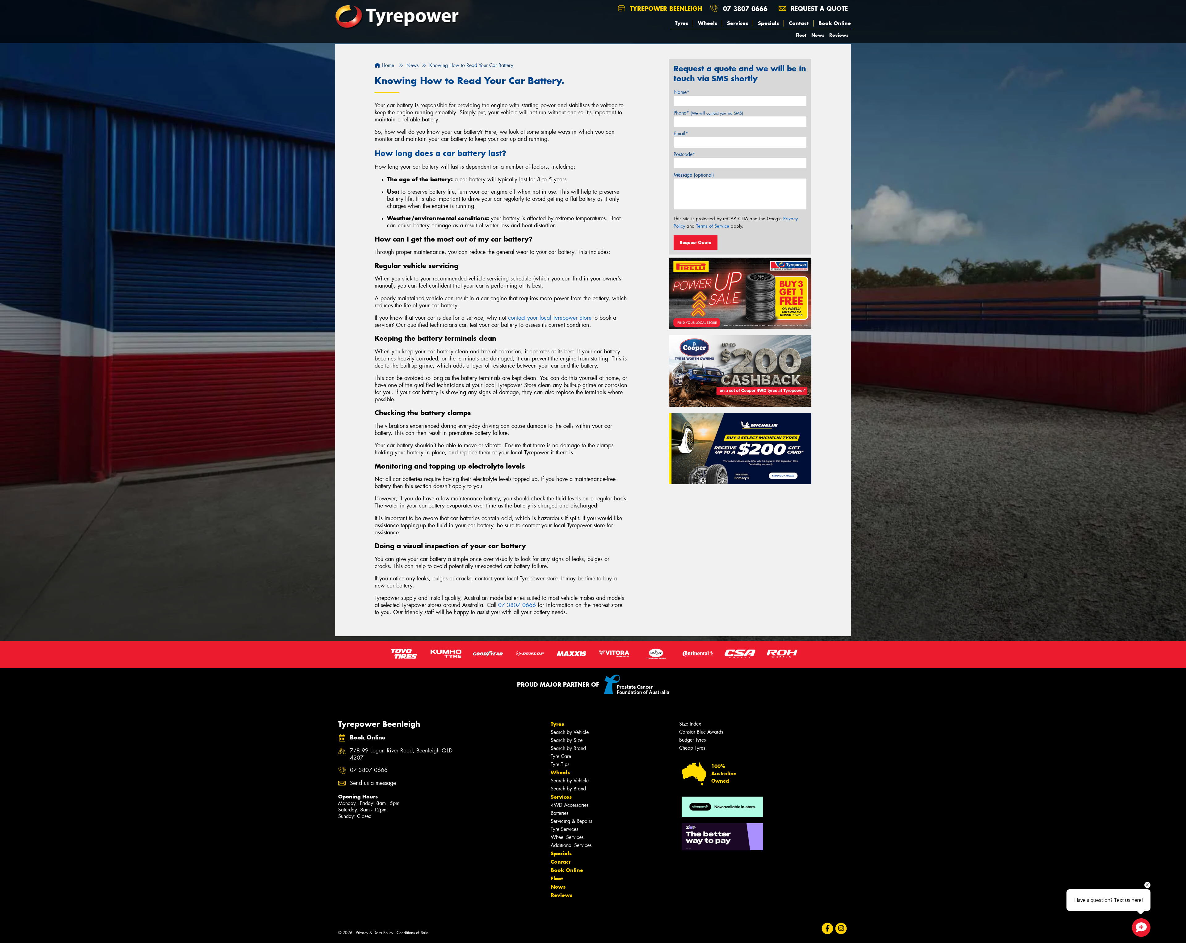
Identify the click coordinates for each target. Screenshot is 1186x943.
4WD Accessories (569, 805)
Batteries (559, 813)
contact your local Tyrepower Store (549, 318)
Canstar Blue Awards (701, 732)
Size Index (690, 724)
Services (737, 23)
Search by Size (566, 740)
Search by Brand (568, 748)
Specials (768, 23)
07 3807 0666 (745, 8)
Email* (681, 133)
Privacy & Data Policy (374, 932)
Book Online (834, 23)
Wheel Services (567, 837)
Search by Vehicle (570, 732)
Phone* (708, 113)
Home (387, 65)
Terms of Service (712, 226)
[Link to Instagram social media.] (841, 928)
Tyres (681, 23)
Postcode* (684, 154)
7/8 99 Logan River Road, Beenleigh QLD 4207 (401, 754)
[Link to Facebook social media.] (827, 928)
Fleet (801, 35)
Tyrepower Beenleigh (665, 8)
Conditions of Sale (412, 932)
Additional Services (571, 845)
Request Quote (695, 242)
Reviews (838, 35)
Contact (799, 23)
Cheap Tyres (692, 748)
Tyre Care (561, 756)
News (817, 35)
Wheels (707, 23)
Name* (681, 92)
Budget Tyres (692, 740)
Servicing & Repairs (571, 821)
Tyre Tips (560, 764)
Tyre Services (564, 829)
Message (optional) (694, 175)
